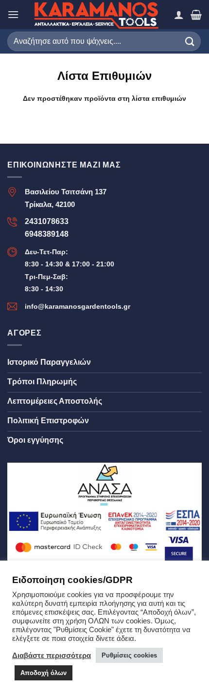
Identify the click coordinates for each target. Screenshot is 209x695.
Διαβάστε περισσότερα (51, 655)
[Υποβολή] (190, 41)
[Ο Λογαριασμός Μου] (179, 14)
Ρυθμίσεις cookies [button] (129, 655)
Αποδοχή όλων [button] (43, 672)
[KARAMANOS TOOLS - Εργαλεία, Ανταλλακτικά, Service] (96, 14)
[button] (13, 14)
